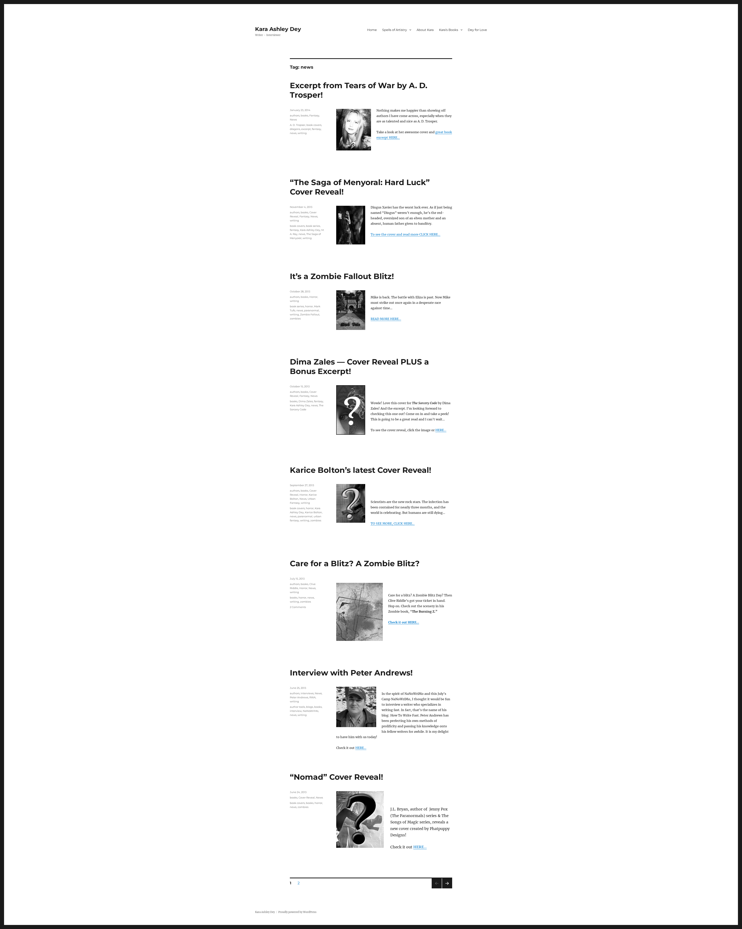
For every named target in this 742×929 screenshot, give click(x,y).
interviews (307, 693)
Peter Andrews (299, 697)
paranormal (311, 310)
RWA (312, 697)
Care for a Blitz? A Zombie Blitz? (355, 563)
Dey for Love (477, 30)
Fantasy (314, 115)
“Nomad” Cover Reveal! (336, 777)
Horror (313, 296)
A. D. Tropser (297, 124)
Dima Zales (306, 401)
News (293, 119)
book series (313, 225)
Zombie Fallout (309, 314)
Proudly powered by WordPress (297, 912)
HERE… (440, 430)
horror (309, 306)
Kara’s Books (448, 30)
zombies (295, 318)
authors (295, 115)
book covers (313, 124)
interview (296, 710)
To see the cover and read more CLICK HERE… (405, 234)
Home (372, 30)
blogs (309, 706)
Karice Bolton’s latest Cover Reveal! (360, 470)
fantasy (316, 129)
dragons (295, 129)
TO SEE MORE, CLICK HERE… (393, 523)
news (293, 133)
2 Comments (298, 607)
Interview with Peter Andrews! (351, 672)
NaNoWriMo (310, 710)
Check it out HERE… (403, 622)
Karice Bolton (313, 512)
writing (302, 133)
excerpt (306, 129)
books (304, 115)
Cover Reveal (307, 797)
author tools (297, 706)
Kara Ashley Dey (278, 29)
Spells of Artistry (394, 30)
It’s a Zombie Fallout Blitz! (342, 276)
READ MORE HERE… (386, 319)
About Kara (425, 30)
